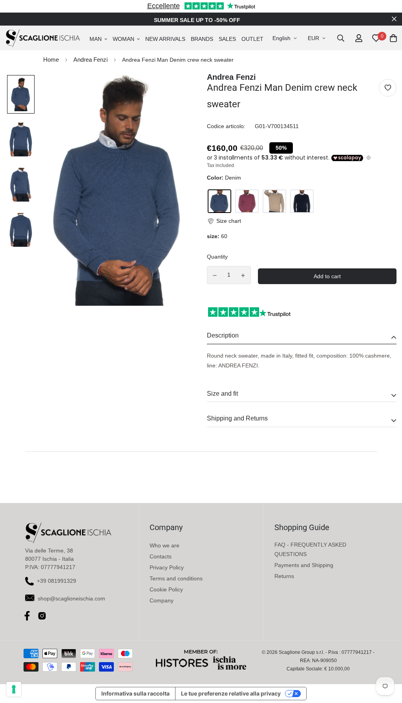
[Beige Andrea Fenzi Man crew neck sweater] (274, 201)
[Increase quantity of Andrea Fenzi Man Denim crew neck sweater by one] (243, 275)
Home (51, 59)
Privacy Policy (167, 567)
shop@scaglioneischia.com (71, 598)
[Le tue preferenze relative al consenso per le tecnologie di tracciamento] (13, 689)
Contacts (161, 556)
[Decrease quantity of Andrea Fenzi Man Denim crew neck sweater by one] (214, 275)
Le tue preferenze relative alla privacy (231, 693)
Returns (284, 576)
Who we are (164, 545)
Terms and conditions (176, 578)
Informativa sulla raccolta (135, 693)
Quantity (217, 256)
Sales (227, 39)
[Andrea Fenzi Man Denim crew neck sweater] (219, 201)
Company (162, 600)
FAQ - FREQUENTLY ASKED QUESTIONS (310, 549)
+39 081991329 (56, 581)
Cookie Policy (166, 589)
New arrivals (165, 39)
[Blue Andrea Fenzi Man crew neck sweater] (301, 201)
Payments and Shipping (303, 565)
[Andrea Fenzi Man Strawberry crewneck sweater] (246, 201)
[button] (224, 221)
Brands (202, 39)
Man (96, 39)
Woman (123, 39)
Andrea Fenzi (90, 59)
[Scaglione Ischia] (42, 38)
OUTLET (252, 39)
